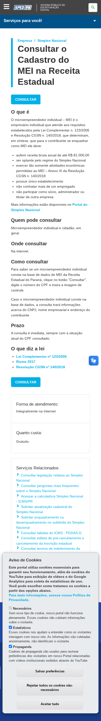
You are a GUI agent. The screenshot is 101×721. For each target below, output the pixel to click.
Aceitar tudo (50, 704)
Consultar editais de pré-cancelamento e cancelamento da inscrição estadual (50, 540)
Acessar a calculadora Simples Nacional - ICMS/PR (49, 498)
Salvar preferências (49, 671)
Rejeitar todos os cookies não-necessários (50, 688)
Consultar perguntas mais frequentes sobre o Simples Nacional (47, 488)
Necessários (22, 608)
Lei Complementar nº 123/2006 (41, 356)
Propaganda (22, 647)
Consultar (25, 99)
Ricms (21, 362)
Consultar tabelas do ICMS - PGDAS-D (51, 533)
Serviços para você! (23, 20)
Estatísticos (22, 628)
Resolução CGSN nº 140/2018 (40, 367)
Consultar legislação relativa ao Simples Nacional (49, 477)
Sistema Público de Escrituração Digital (52, 7)
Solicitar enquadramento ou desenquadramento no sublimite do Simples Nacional (50, 522)
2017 (31, 362)
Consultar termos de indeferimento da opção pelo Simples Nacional (48, 551)
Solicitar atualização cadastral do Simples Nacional (44, 509)
